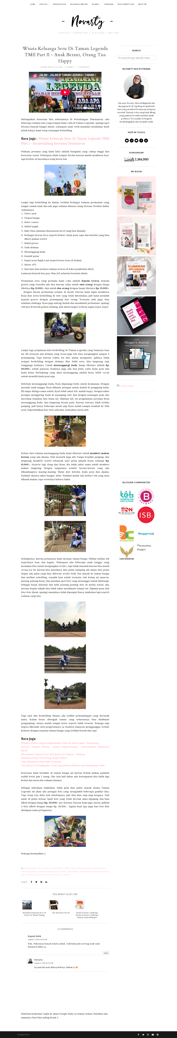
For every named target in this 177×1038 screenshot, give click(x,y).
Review (87, 868)
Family (33, 868)
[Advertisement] (136, 434)
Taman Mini (73, 872)
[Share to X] (36, 882)
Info (40, 868)
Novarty (38, 960)
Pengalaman (77, 868)
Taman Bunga (99, 868)
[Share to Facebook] (31, 882)
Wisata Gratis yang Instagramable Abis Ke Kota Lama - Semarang (60, 742)
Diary (26, 868)
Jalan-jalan (49, 868)
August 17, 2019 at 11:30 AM (37, 939)
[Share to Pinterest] (41, 882)
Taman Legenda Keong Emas (52, 872)
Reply (106, 953)
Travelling (32, 875)
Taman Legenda (29, 872)
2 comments (84, 67)
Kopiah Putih (34, 936)
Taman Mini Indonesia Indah (94, 872)
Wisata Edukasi (46, 875)
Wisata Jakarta (63, 875)
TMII (23, 875)
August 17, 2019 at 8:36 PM (43, 963)
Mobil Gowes (63, 868)
